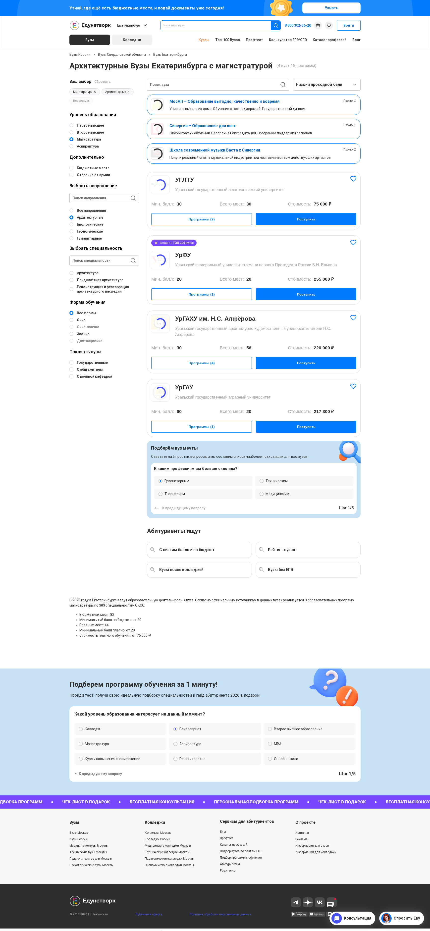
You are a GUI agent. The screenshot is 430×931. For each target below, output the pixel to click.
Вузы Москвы (79, 832)
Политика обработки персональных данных (220, 914)
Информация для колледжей (315, 852)
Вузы (74, 822)
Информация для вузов (312, 845)
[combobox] (218, 25)
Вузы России (80, 54)
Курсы (204, 40)
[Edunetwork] (90, 25)
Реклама (301, 839)
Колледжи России (157, 839)
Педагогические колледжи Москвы (169, 858)
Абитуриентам (230, 864)
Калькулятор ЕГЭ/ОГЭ (288, 40)
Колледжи (155, 822)
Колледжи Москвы (158, 832)
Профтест (254, 40)
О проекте (305, 822)
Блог (356, 40)
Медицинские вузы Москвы (88, 845)
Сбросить (102, 82)
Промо (348, 101)
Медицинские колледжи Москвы (168, 845)
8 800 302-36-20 (298, 25)
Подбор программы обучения (241, 857)
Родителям (228, 870)
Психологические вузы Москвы (91, 865)
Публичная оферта (149, 914)
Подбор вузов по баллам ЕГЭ (241, 851)
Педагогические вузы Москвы (90, 858)
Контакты (302, 832)
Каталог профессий (329, 40)
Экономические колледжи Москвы (169, 865)
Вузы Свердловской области (122, 54)
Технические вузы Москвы (88, 852)
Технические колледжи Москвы (167, 852)
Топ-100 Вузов (227, 40)
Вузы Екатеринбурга (170, 54)
